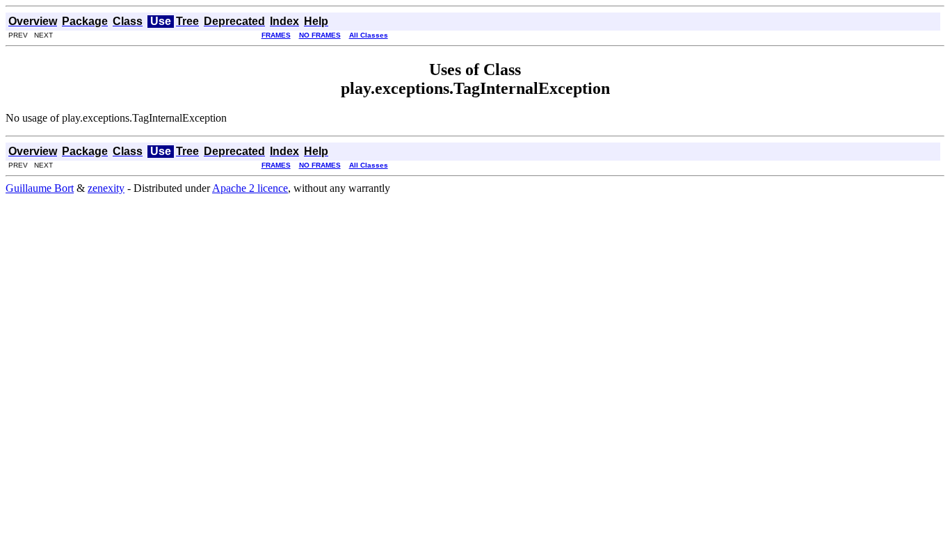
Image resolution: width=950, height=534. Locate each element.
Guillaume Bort (40, 188)
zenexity (106, 188)
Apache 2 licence (250, 188)
